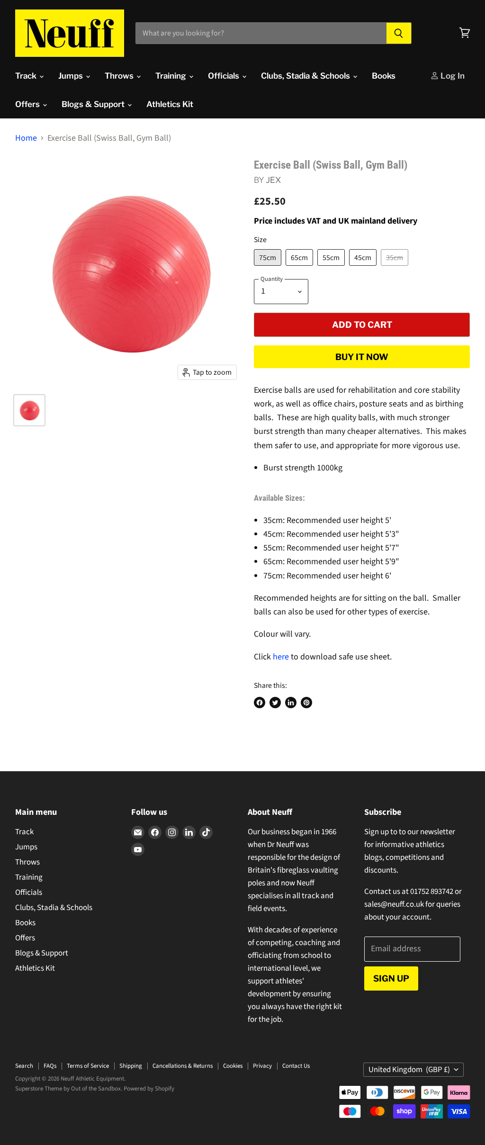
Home (26, 139)
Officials (224, 76)
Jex (273, 179)
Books (383, 76)
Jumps (71, 76)
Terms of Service (88, 1066)
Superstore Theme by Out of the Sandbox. (68, 1088)
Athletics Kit (169, 104)
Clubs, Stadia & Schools (306, 76)
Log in (452, 76)
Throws (120, 76)
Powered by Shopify (149, 1088)
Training (171, 76)
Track (26, 76)
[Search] (399, 33)
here (281, 657)
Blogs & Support (94, 104)
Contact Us (296, 1066)
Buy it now (361, 357)
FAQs (50, 1066)
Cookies (232, 1066)
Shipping (130, 1066)
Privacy (262, 1066)
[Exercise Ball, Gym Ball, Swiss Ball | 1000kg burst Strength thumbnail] (29, 410)
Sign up (391, 978)
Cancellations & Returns (183, 1066)
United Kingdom (409, 1069)
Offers (28, 104)
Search (24, 1066)
